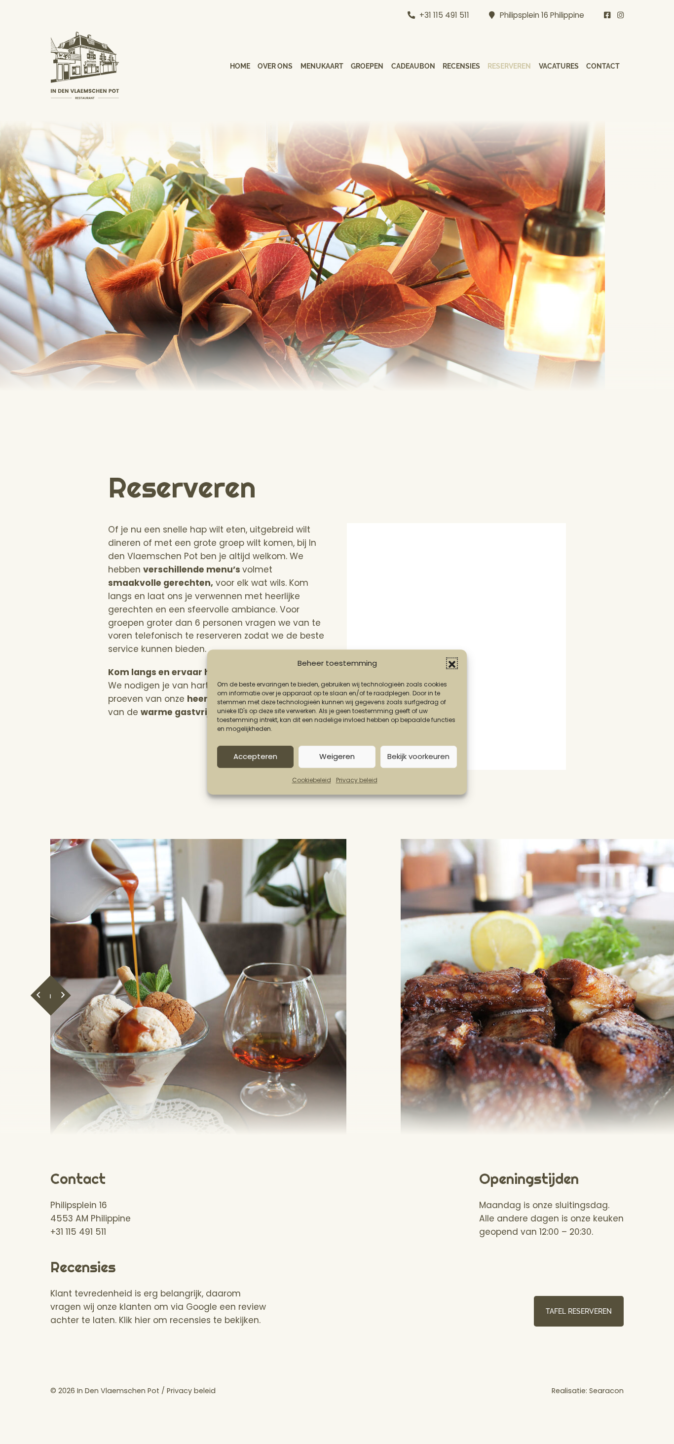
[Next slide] (63, 995)
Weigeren (337, 757)
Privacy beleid (356, 780)
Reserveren (509, 66)
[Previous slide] (38, 995)
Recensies (461, 66)
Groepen (367, 66)
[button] (452, 664)
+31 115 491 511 (444, 15)
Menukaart (321, 66)
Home (240, 66)
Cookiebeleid (311, 780)
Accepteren (255, 757)
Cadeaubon (413, 66)
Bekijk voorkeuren (418, 757)
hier (142, 1320)
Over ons (275, 66)
